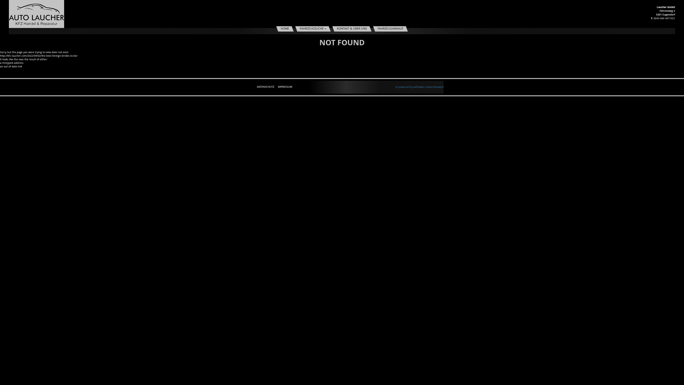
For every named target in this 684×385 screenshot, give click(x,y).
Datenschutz (265, 86)
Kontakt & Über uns (352, 28)
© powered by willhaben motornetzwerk (419, 87)
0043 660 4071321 (664, 18)
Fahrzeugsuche (312, 28)
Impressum (285, 86)
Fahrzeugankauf (390, 28)
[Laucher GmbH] (36, 13)
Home (285, 28)
